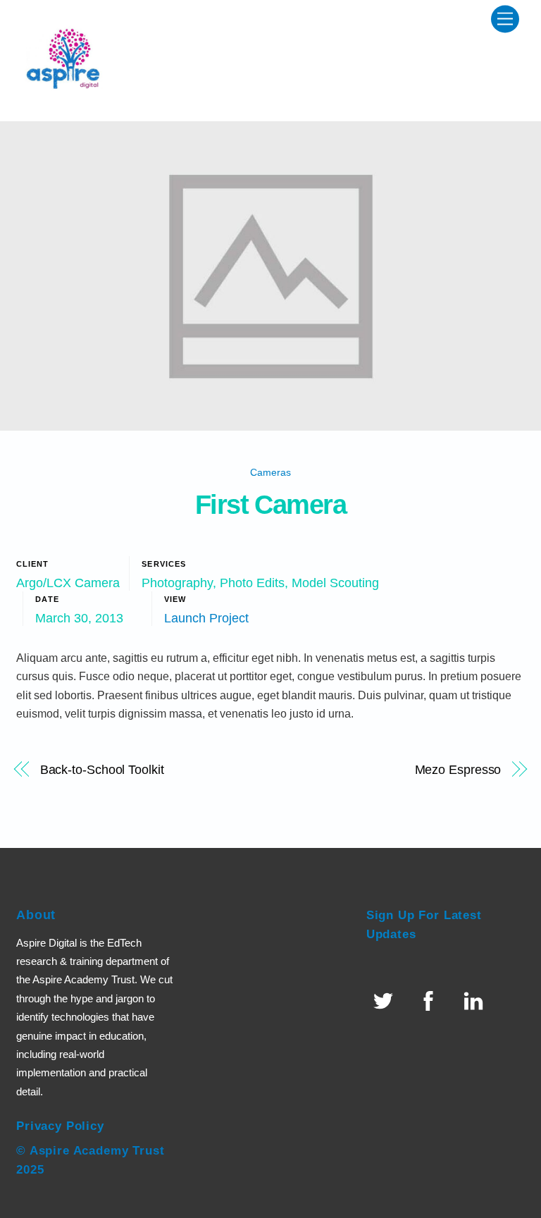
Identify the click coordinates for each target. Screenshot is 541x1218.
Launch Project (206, 618)
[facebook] (430, 1001)
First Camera (271, 504)
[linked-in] (475, 1001)
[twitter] (385, 1001)
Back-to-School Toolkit (102, 769)
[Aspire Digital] (65, 103)
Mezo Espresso (458, 769)
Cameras (270, 472)
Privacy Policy (60, 1126)
